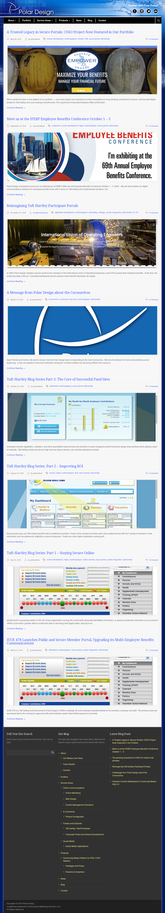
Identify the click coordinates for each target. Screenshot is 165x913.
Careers (66, 770)
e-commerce (64, 299)
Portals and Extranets (72, 823)
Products (64, 20)
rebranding (92, 212)
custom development (55, 39)
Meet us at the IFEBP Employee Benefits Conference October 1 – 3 (58, 119)
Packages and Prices (75, 865)
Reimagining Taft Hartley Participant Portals (42, 206)
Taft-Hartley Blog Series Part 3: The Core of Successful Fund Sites (58, 379)
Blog (90, 20)
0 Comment (153, 39)
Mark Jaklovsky (41, 213)
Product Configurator (75, 816)
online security (89, 560)
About (12, 20)
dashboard (54, 386)
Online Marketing (73, 792)
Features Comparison (75, 871)
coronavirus (53, 299)
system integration (113, 212)
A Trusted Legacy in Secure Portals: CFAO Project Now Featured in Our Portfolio (70, 32)
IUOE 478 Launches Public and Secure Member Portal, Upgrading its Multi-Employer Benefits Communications (80, 641)
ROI (76, 473)
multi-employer (70, 39)
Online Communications (73, 787)
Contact (102, 20)
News (79, 20)
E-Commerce (69, 811)
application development (64, 212)
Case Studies (69, 764)
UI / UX (135, 212)
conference (56, 126)
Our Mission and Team (73, 758)
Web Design (71, 798)
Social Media (69, 841)
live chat (73, 299)
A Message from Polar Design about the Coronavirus (48, 293)
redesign (101, 212)
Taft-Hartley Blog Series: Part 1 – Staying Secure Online (50, 553)
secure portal (94, 39)
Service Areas (45, 20)
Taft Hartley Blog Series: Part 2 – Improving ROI (45, 466)
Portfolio (26, 20)
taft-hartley (105, 39)
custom (52, 473)
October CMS (83, 39)
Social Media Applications (77, 846)
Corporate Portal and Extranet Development (85, 834)
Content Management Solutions (79, 804)
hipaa (81, 126)
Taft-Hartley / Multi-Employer (78, 828)
